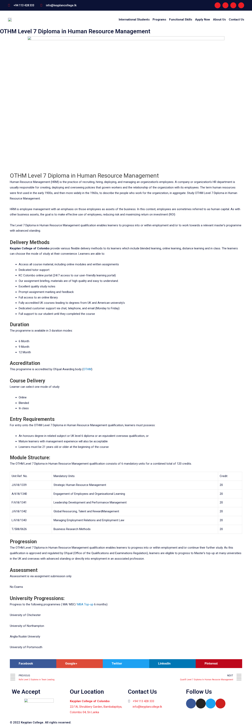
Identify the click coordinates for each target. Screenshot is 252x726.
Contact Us (236, 19)
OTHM (87, 369)
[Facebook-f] (217, 5)
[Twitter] (211, 703)
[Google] (241, 5)
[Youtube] (233, 5)
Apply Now (202, 19)
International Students (134, 19)
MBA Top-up (85, 604)
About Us (219, 19)
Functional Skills (180, 19)
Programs (159, 19)
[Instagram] (225, 5)
